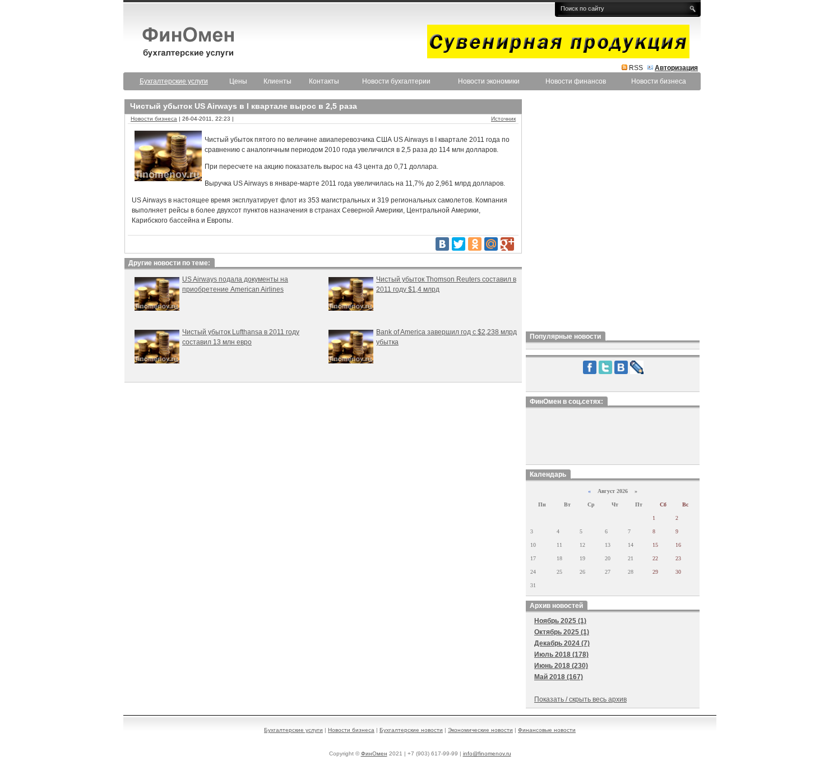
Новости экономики (489, 81)
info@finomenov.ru (487, 753)
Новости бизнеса (658, 81)
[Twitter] (458, 244)
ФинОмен (374, 753)
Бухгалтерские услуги (293, 730)
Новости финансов (575, 81)
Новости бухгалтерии (396, 81)
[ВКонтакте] (442, 244)
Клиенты (277, 81)
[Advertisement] (612, 212)
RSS (636, 68)
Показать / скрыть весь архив (580, 699)
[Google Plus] (507, 244)
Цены (238, 81)
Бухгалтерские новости (411, 730)
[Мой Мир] (491, 244)
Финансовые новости (547, 730)
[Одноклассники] (475, 244)
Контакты (324, 81)
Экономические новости (480, 730)
